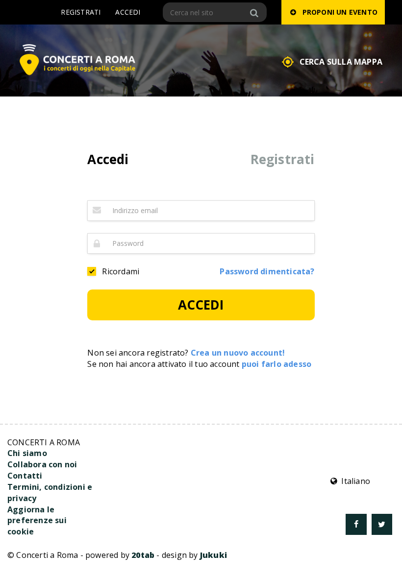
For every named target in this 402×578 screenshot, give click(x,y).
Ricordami (120, 271)
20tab (142, 555)
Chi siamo (27, 453)
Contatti (25, 475)
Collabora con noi (42, 464)
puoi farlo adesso (276, 364)
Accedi (127, 12)
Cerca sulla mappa (341, 61)
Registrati (80, 12)
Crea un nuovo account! (238, 352)
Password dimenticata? (267, 271)
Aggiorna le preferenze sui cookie (37, 520)
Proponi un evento (337, 12)
